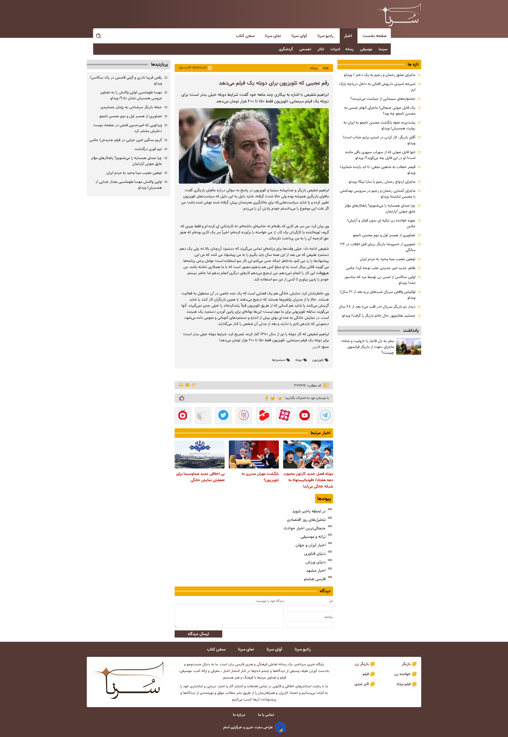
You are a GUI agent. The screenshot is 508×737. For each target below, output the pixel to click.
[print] (181, 385)
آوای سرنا (300, 36)
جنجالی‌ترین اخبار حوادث (305, 528)
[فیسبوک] (265, 398)
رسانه (350, 49)
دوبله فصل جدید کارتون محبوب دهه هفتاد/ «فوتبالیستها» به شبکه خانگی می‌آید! (308, 480)
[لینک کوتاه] (193, 385)
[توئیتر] (271, 398)
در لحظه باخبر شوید (309, 511)
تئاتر (321, 49)
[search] (99, 36)
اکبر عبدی (362, 684)
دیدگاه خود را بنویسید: (270, 600)
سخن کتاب (246, 36)
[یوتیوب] (304, 416)
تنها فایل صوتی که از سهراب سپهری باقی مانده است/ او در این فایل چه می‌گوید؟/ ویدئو (380, 155)
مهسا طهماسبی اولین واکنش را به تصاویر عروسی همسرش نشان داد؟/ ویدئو (131, 95)
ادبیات (335, 49)
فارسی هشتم (315, 579)
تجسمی (305, 49)
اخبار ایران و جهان (311, 545)
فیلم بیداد (403, 684)
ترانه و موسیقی (313, 536)
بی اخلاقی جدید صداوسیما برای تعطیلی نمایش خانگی (200, 477)
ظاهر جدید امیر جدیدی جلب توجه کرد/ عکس (380, 268)
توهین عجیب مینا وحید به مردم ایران (387, 259)
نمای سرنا (273, 36)
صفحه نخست (375, 36)
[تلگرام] (278, 398)
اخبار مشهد (316, 570)
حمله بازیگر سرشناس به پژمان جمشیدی (131, 107)
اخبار (348, 36)
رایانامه (328, 617)
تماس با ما (266, 715)
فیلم (366, 674)
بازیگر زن (362, 664)
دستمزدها (278, 360)
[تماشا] (264, 416)
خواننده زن (402, 674)
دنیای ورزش (316, 562)
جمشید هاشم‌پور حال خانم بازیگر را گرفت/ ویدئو (378, 316)
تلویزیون (318, 360)
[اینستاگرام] (244, 416)
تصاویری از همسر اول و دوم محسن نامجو (384, 235)
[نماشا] (182, 416)
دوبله (298, 360)
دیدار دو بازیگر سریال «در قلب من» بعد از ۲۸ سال (377, 307)
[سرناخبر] (398, 14)
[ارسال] (187, 385)
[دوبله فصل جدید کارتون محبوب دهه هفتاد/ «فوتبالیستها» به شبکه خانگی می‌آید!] (308, 454)
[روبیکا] (203, 416)
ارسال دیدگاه (198, 634)
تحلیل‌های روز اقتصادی (306, 519)
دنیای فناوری (315, 553)
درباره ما (239, 715)
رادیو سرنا (326, 36)
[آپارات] (284, 416)
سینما (383, 49)
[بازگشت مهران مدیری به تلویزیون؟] (254, 454)
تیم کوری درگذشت (148, 149)
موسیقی (366, 49)
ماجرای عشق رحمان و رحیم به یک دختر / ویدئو (379, 75)
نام (331, 601)
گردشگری (286, 49)
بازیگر (406, 664)
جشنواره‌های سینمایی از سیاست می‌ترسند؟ (382, 99)
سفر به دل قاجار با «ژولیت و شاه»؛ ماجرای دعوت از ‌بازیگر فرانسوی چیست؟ (367, 347)
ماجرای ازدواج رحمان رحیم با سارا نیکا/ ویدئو (382, 182)
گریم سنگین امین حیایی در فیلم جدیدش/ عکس (125, 140)
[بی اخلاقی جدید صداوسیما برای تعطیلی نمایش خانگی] (200, 454)
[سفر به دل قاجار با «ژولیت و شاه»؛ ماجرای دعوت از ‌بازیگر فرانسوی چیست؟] (408, 346)
